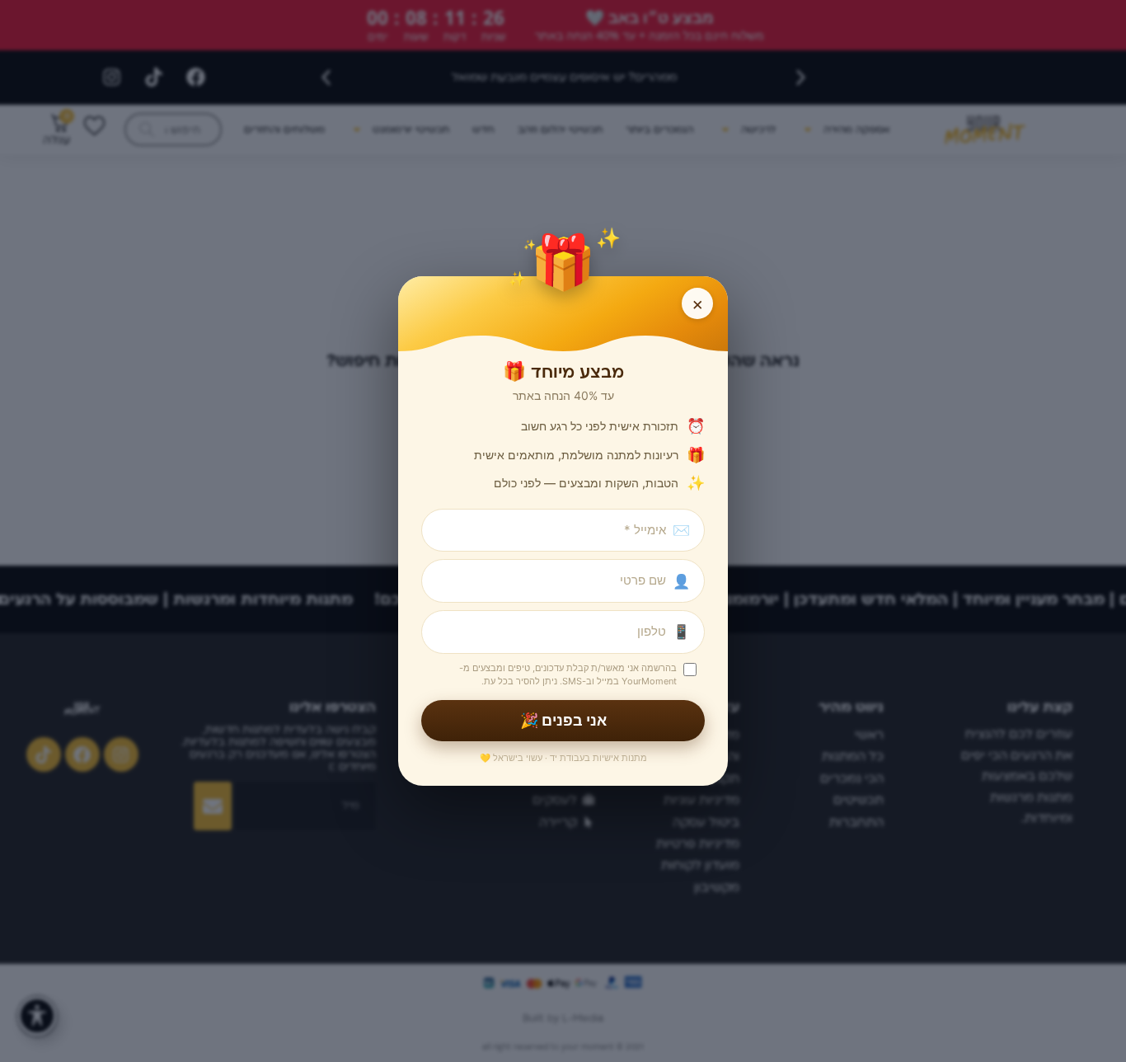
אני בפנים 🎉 (563, 720)
